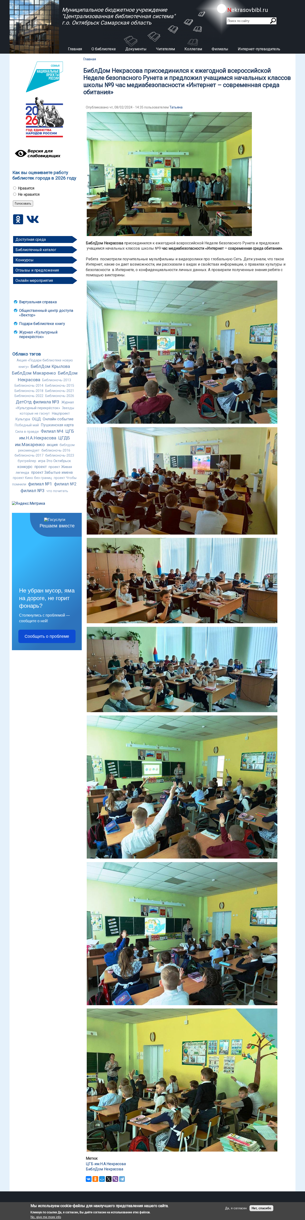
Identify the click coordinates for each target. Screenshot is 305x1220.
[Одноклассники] (95, 1179)
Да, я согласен (236, 1208)
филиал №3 (32, 490)
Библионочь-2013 (56, 380)
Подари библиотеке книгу (42, 323)
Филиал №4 (52, 431)
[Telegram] (122, 1179)
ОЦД (36, 419)
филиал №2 (65, 484)
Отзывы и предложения (37, 270)
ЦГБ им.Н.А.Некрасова (106, 1164)
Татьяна (176, 107)
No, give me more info (45, 1217)
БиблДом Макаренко (34, 373)
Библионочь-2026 (59, 396)
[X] (109, 1179)
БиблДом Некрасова (104, 1169)
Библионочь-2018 (29, 391)
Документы (136, 49)
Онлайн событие (58, 419)
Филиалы (220, 49)
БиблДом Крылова (50, 366)
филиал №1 (40, 484)
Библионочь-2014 (29, 386)
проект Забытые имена (52, 472)
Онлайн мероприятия (34, 280)
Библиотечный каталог (35, 249)
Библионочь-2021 (59, 391)
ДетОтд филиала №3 (37, 402)
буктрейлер (27, 461)
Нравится (26, 188)
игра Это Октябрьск (54, 461)
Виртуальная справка (38, 302)
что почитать (57, 491)
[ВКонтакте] (89, 1179)
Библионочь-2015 (59, 386)
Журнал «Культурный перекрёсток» (38, 334)
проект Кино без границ (32, 478)
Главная (75, 49)
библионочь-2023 (59, 455)
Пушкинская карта (57, 425)
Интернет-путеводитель (259, 49)
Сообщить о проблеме (47, 636)
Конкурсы (24, 260)
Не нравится (29, 194)
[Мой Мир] (102, 1179)
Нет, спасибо (261, 1208)
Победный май (27, 425)
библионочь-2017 (29, 455)
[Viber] (115, 1179)
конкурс (24, 466)
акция (52, 444)
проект (40, 466)
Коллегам (193, 49)
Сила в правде (27, 432)
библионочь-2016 (55, 450)
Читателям (165, 49)
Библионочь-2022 (29, 396)
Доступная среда (30, 239)
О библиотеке (104, 49)
